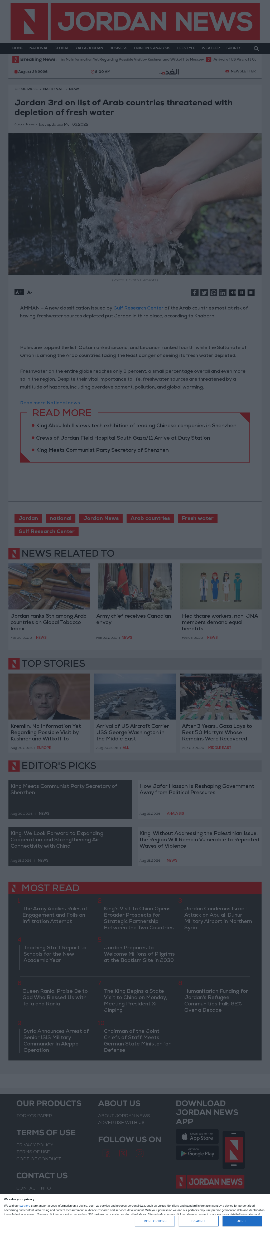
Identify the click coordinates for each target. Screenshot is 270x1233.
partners (25, 1205)
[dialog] (135, 1213)
